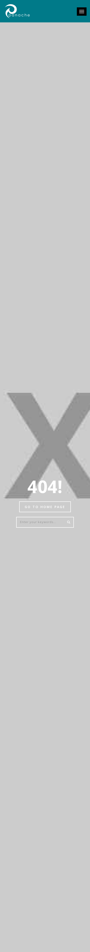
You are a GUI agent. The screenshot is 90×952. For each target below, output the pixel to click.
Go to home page (45, 507)
